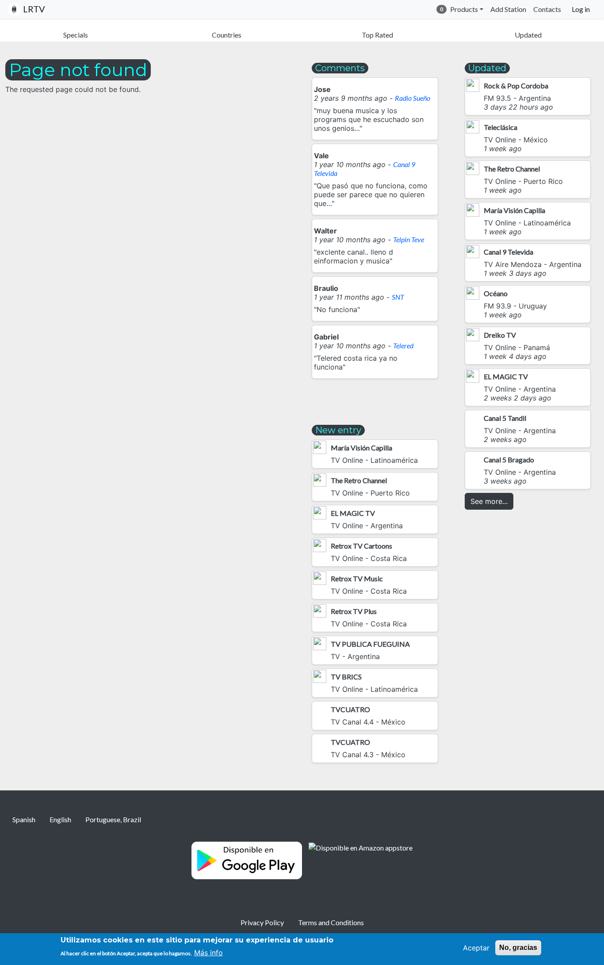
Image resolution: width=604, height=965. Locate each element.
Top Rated (377, 35)
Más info (208, 952)
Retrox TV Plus (354, 611)
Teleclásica (500, 127)
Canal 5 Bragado (509, 459)
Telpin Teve (408, 239)
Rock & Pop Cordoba (516, 85)
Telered (403, 345)
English (60, 819)
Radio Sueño (412, 98)
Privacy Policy (262, 922)
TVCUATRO (350, 709)
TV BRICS (346, 676)
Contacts (547, 9)
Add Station (508, 9)
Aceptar (476, 947)
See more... (489, 501)
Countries (226, 35)
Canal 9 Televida (508, 252)
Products (464, 9)
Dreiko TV (500, 335)
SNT (398, 297)
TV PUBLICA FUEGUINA (370, 644)
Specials (75, 35)
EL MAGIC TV (353, 513)
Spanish (23, 819)
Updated (528, 35)
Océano (496, 293)
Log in (581, 9)
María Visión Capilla (361, 447)
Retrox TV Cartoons (361, 546)
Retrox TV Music (357, 578)
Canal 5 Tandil (505, 418)
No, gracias (518, 947)
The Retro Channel (359, 480)
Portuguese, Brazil (113, 819)
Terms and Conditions (331, 922)
